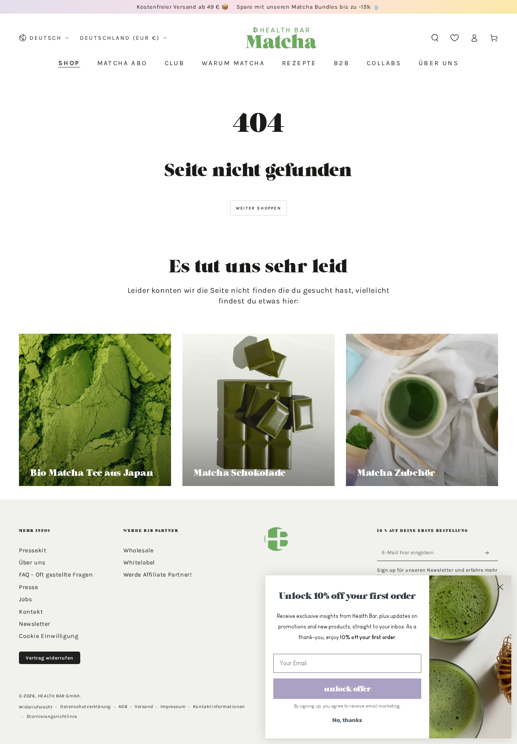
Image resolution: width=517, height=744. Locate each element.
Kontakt (31, 611)
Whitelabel (139, 562)
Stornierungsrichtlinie (51, 716)
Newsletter (34, 623)
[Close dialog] (500, 586)
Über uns (32, 562)
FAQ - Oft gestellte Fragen (56, 574)
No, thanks (347, 719)
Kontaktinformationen (219, 706)
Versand (144, 706)
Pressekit (32, 550)
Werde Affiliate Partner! (157, 574)
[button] (435, 38)
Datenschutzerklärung (85, 706)
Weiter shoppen (258, 208)
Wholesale (138, 550)
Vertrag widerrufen (49, 658)
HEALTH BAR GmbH (59, 696)
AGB (123, 706)
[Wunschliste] (454, 38)
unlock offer (347, 688)
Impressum (172, 706)
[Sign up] (489, 553)
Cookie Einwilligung (48, 635)
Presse (28, 587)
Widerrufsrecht (36, 707)
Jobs (25, 599)
